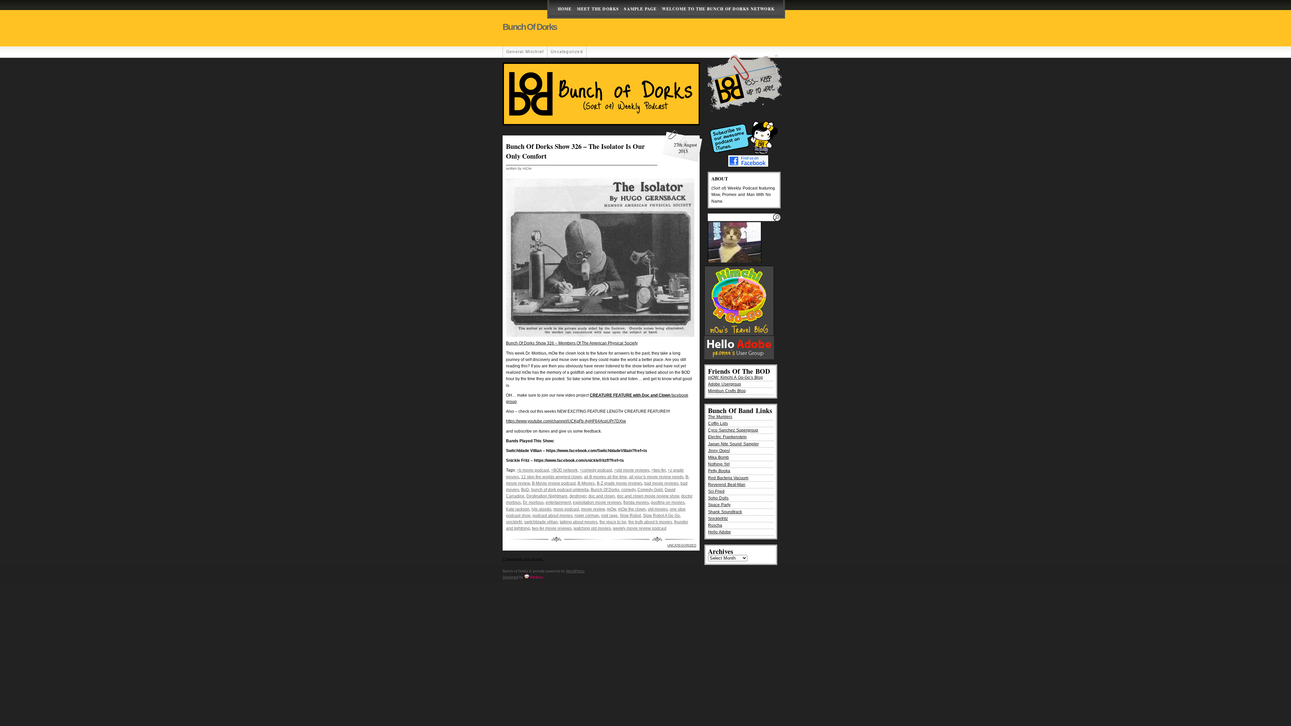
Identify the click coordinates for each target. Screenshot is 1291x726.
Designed (510, 577)
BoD (525, 489)
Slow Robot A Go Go (661, 515)
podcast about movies (553, 515)
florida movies (636, 502)
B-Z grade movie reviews (619, 483)
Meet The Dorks (598, 9)
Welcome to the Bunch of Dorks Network (718, 9)
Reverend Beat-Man (726, 484)
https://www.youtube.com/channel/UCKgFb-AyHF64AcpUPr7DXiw (566, 421)
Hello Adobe (719, 532)
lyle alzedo (541, 509)
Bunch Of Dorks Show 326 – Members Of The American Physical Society (572, 343)
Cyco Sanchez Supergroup (733, 430)
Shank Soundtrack (725, 512)
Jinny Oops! (719, 450)
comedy (628, 489)
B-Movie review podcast (554, 483)
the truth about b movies (650, 522)
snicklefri (514, 522)
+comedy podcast (596, 470)
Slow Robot (630, 515)
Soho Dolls (718, 498)
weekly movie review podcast (639, 528)
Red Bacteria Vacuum (728, 478)
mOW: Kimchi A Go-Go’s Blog (735, 377)
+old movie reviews (631, 470)
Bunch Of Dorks (605, 489)
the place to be (612, 522)
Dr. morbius (533, 502)
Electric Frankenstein (727, 437)
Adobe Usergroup (724, 384)
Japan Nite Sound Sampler (733, 444)
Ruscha (715, 525)
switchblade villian (541, 522)
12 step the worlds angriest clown (551, 477)
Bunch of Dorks (530, 27)
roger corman (587, 515)
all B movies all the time (605, 477)
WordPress (575, 571)
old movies (658, 509)
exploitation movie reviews (597, 502)
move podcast (566, 509)
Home (565, 9)
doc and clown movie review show (648, 496)
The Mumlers (720, 416)
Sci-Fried (716, 491)
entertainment (558, 502)
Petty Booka (719, 471)
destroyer (578, 496)
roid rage (609, 515)
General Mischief (525, 51)
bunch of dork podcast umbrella (560, 489)
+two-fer (658, 470)
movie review (593, 509)
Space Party (719, 504)
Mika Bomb (718, 457)
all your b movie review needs (656, 477)
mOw (611, 509)
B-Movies (586, 483)
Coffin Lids (718, 423)
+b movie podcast (533, 470)
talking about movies (578, 522)
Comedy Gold (650, 489)
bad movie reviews (661, 483)
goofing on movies (667, 502)
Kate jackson (518, 509)
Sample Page (640, 9)
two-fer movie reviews (552, 528)
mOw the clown (632, 509)
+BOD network (564, 470)
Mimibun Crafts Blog (727, 391)
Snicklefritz (718, 518)
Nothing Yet (719, 464)
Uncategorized (567, 51)
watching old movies (592, 528)
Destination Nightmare (547, 496)
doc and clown (601, 496)
